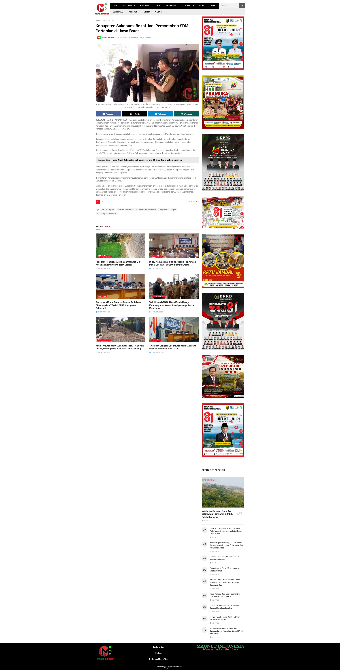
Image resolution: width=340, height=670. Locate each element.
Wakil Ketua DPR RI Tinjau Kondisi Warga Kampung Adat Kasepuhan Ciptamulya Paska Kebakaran (171, 305)
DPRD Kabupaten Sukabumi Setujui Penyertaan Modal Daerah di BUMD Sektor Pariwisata (172, 263)
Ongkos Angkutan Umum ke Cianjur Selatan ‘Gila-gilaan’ (224, 558)
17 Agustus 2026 (103, 268)
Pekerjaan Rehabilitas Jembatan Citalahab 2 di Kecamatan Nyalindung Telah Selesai (118, 263)
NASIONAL (144, 6)
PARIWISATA (171, 6)
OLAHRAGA (118, 12)
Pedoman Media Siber (159, 659)
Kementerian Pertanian (146, 209)
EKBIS (202, 6)
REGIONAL (127, 6)
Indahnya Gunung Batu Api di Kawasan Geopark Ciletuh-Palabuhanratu (217, 514)
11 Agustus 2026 (103, 312)
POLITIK (146, 12)
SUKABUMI (147, 38)
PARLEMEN (132, 12)
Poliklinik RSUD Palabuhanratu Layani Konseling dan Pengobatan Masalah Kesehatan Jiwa (225, 582)
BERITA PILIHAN (108, 20)
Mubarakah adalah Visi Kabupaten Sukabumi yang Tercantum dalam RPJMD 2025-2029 (226, 631)
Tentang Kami (159, 647)
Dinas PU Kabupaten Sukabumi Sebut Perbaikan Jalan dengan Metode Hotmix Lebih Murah (226, 531)
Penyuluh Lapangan (167, 209)
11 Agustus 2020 (121, 38)
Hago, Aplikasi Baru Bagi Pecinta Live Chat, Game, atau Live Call (225, 595)
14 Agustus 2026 (103, 352)
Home (98, 20)
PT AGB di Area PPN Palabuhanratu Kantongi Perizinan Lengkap (224, 606)
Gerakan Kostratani (125, 209)
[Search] (242, 6)
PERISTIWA (187, 6)
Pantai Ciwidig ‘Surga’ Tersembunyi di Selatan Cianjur (225, 569)
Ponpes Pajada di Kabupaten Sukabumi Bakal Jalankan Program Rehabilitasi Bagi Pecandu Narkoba (226, 545)
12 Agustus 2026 (156, 268)
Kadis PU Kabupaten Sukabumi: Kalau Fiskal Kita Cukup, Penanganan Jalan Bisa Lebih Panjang (120, 347)
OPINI (212, 6)
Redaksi (159, 653)
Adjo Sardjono (108, 209)
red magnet (109, 38)
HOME (115, 6)
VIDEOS (158, 12)
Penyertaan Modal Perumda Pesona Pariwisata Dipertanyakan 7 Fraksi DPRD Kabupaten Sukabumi (118, 305)
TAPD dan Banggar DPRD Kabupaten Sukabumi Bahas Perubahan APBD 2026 (172, 347)
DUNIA (157, 6)
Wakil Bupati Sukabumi (106, 213)
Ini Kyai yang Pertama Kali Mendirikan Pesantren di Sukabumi (225, 618)
